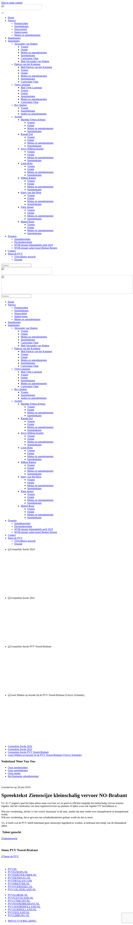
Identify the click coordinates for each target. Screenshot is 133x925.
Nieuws (12, 20)
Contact (12, 250)
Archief (18, 116)
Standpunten (14, 38)
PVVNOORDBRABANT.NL (24, 903)
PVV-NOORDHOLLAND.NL (24, 906)
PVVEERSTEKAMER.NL (22, 874)
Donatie (18, 259)
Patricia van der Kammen (27, 64)
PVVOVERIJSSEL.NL (20, 886)
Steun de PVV (15, 253)
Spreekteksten (21, 26)
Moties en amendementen (27, 35)
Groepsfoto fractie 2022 (20, 749)
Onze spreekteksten (18, 770)
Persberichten (21, 23)
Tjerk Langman (22, 84)
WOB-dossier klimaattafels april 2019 (33, 245)
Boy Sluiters (20, 105)
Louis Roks (27, 163)
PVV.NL (12, 869)
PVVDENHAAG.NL (19, 877)
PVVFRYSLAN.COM (20, 880)
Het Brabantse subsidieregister (23, 776)
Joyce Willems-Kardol (32, 148)
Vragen (24, 46)
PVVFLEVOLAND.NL (20, 897)
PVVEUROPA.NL (18, 872)
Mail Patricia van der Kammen (36, 67)
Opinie (24, 49)
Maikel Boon (27, 221)
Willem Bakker (28, 178)
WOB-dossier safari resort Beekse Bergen (35, 248)
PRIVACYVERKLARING (22, 920)
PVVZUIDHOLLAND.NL (22, 909)
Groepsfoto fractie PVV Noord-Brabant (28, 752)
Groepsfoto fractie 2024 (20, 746)
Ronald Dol (27, 134)
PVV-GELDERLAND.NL (22, 889)
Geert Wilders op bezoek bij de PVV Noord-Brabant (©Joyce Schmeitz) (45, 755)
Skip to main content (11, 2)
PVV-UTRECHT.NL (19, 900)
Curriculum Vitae (29, 58)
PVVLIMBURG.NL (19, 915)
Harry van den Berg (31, 192)
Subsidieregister (22, 239)
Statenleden (14, 41)
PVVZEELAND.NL (19, 912)
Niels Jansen (27, 207)
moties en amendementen (34, 113)
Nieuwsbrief (20, 29)
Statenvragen (21, 32)
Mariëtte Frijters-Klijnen (33, 119)
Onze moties (14, 773)
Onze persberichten (18, 767)
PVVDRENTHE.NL (19, 883)
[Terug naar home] (21, 9)
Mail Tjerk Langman (31, 87)
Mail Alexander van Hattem (35, 61)
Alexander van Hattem (25, 43)
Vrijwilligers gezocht (25, 256)
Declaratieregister (23, 242)
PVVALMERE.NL (18, 895)
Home (11, 17)
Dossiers (12, 236)
